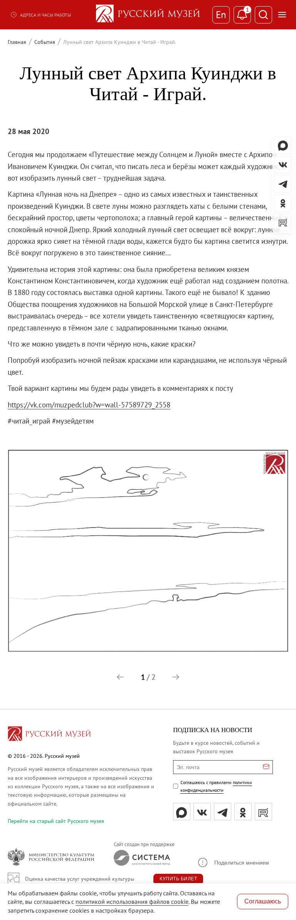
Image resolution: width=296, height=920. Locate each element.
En (221, 14)
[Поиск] (263, 14)
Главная (17, 42)
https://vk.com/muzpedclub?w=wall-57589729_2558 (89, 404)
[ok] (243, 811)
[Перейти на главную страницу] (49, 735)
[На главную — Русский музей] (148, 15)
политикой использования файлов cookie (132, 901)
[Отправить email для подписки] (266, 767)
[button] (120, 677)
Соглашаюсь (262, 901)
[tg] (222, 811)
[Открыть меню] (282, 14)
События (44, 42)
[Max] (181, 811)
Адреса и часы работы (45, 15)
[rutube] (263, 811)
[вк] (202, 811)
